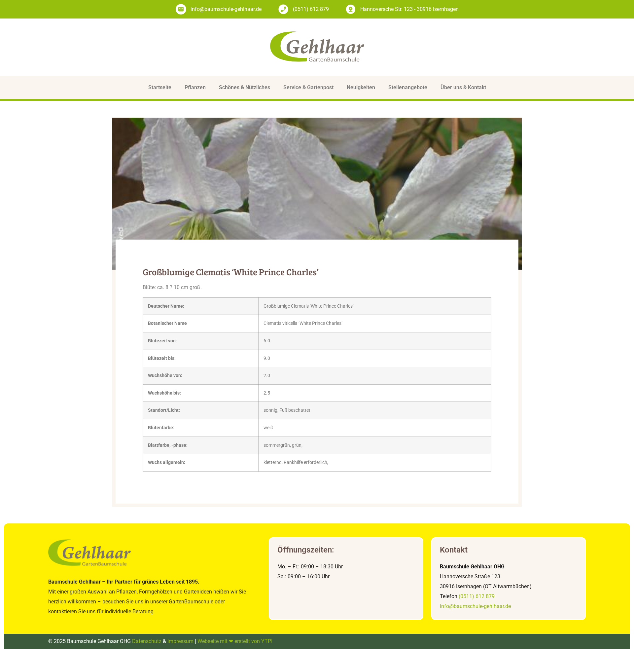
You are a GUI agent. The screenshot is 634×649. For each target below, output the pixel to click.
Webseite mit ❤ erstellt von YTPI (234, 641)
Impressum (180, 641)
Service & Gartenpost (308, 87)
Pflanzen (195, 87)
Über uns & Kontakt (463, 87)
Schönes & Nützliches (244, 87)
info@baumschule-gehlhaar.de (475, 606)
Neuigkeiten (361, 87)
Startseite (159, 87)
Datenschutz (146, 641)
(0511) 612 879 (477, 596)
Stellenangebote (407, 87)
